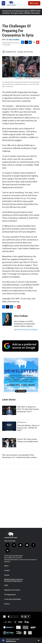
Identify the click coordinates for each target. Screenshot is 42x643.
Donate (35, 3)
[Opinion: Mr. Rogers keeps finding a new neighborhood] (9, 442)
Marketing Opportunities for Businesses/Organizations (13, 580)
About (6, 566)
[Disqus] (21, 499)
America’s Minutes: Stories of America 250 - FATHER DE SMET (28, 427)
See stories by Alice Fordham (25, 329)
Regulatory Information (12, 590)
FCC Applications (10, 594)
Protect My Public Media (12, 599)
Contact (7, 570)
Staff (6, 585)
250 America (21, 422)
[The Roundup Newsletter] (21, 375)
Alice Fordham (14, 39)
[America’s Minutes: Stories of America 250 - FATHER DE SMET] (9, 426)
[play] (3, 640)
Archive (6, 604)
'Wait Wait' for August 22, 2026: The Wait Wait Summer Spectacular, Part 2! (28, 409)
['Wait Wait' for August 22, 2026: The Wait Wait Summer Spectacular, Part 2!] (9, 410)
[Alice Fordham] (7, 319)
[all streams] (39, 640)
